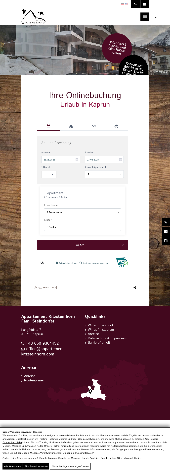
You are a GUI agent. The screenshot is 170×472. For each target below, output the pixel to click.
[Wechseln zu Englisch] (126, 4)
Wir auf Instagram (101, 330)
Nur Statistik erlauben (36, 466)
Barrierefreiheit (99, 343)
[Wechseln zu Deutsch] (122, 4)
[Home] (33, 16)
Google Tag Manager (69, 458)
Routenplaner (34, 380)
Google (43, 458)
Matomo (52, 458)
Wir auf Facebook (101, 325)
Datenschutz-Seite (12, 442)
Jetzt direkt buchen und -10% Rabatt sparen (116, 47)
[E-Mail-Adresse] (144, 4)
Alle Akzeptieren (12, 466)
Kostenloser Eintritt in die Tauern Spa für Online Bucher (133, 70)
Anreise (93, 334)
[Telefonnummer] (135, 4)
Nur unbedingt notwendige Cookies (70, 466)
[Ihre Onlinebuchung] (166, 240)
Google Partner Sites (111, 458)
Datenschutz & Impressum (107, 338)
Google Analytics (90, 458)
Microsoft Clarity (132, 458)
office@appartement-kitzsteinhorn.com (43, 351)
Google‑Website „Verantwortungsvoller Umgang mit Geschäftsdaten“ (58, 453)
